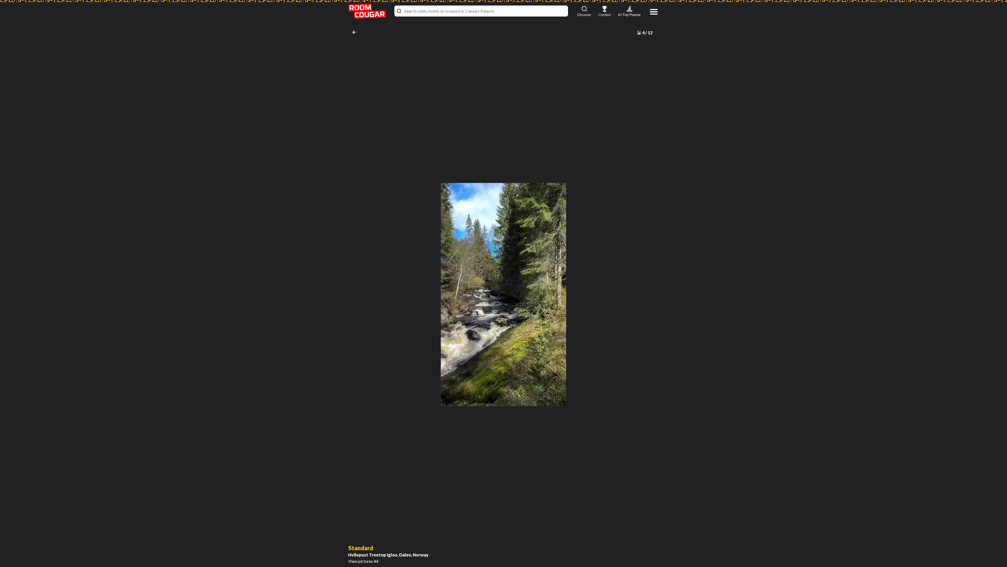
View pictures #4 (388, 554)
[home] (367, 11)
